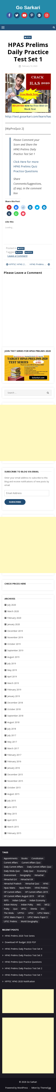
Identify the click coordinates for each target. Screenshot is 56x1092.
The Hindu (9, 913)
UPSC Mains (43, 913)
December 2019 (15, 630)
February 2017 (14, 754)
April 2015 (12, 820)
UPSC (31, 913)
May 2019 (12, 670)
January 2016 (13, 767)
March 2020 (13, 611)
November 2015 (15, 781)
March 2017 (13, 748)
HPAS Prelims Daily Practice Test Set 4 (23, 948)
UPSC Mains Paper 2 (14, 917)
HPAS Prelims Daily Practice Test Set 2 (40, 264)
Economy (41, 871)
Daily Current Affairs (13, 866)
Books (24, 858)
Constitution (37, 858)
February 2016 (14, 761)
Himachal (38, 875)
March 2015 (13, 826)
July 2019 (11, 663)
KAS (39, 904)
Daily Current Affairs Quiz (39, 866)
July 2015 (11, 800)
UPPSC (21, 913)
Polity (6, 908)
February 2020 (14, 617)
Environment (10, 875)
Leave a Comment (17, 256)
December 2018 (15, 702)
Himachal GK (27, 879)
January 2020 (13, 624)
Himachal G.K (10, 879)
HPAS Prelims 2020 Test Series (20, 935)
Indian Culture (19, 900)
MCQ (47, 904)
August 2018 (13, 722)
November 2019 (15, 637)
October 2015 (14, 787)
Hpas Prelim (25, 887)
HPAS (28, 37)
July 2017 (11, 735)
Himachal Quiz (32, 883)
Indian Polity (27, 904)
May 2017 (12, 741)
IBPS (6, 900)
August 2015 (13, 794)
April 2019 (12, 676)
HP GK (41, 896)
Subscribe (15, 502)
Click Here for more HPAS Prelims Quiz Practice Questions (26, 166)
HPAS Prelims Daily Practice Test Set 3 (23, 955)
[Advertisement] (28, 433)
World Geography (29, 921)
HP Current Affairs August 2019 (19, 896)
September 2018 (15, 715)
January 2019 (13, 696)
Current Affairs (11, 862)
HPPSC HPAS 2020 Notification (18, 264)
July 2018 (11, 728)
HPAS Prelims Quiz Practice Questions (23, 961)
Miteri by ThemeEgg (41, 1087)
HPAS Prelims (41, 887)
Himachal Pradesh (12, 883)
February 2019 (14, 689)
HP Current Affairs (12, 892)
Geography (25, 875)
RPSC (24, 908)
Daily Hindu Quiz (12, 871)
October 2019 (14, 644)
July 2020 (11, 604)
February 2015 (14, 833)
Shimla (33, 908)
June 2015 (12, 807)
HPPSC (29, 252)
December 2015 (15, 774)
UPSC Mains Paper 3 (37, 917)
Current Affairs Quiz (31, 862)
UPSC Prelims (10, 921)
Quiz (15, 908)
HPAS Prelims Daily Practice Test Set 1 (23, 974)
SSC (43, 908)
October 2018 (14, 709)
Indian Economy (37, 900)
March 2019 (13, 683)
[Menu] (3, 27)
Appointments (10, 858)
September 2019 (15, 650)
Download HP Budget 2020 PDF (20, 942)
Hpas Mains (9, 887)
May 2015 (12, 813)
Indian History (10, 904)
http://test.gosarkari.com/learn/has (28, 116)
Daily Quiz (28, 871)
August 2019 (13, 657)
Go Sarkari (28, 7)
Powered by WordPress (16, 1087)
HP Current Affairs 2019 (36, 892)
